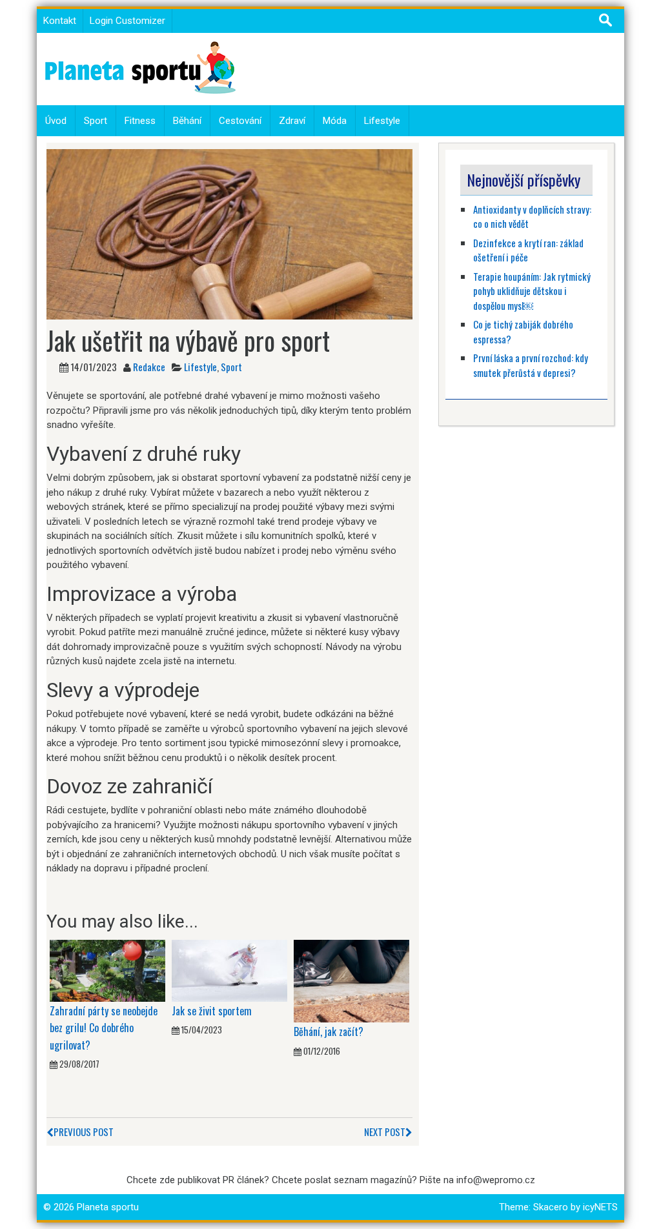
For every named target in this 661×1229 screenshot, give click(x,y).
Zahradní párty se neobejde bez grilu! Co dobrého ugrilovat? (104, 1028)
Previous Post (84, 1131)
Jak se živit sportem (213, 1011)
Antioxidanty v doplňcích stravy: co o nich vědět (532, 216)
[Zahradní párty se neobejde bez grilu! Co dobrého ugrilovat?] (107, 970)
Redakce (149, 367)
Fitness (140, 121)
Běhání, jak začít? (328, 1031)
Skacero (550, 1207)
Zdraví (292, 121)
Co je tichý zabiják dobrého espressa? (523, 331)
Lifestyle (382, 121)
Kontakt (59, 20)
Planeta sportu (108, 1207)
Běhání (187, 121)
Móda (335, 121)
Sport (95, 121)
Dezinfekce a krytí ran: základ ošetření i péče (528, 250)
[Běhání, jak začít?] (351, 980)
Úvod (55, 121)
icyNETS (600, 1207)
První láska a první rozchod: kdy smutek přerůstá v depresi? (530, 365)
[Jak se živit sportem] (229, 970)
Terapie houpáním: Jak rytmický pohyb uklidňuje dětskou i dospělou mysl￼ (532, 290)
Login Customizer (127, 20)
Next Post (384, 1131)
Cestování (240, 121)
